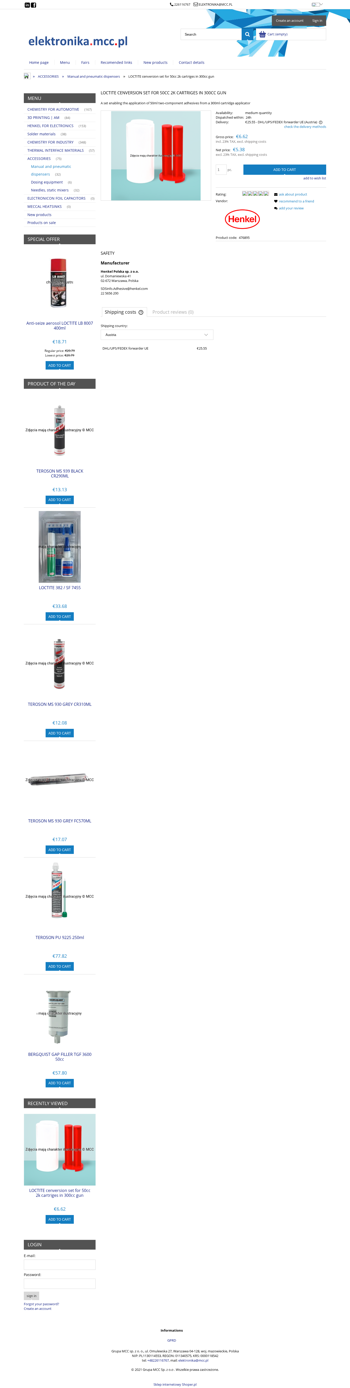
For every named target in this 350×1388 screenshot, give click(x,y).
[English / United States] (316, 3)
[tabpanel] (213, 338)
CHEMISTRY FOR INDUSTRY (50, 142)
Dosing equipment (47, 182)
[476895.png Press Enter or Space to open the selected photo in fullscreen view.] (156, 155)
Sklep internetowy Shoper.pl (175, 1384)
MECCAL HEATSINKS (44, 206)
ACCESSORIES (39, 158)
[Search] (247, 34)
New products (39, 214)
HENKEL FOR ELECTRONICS (50, 125)
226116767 (182, 4)
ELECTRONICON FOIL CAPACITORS (56, 198)
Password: (32, 1274)
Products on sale (41, 222)
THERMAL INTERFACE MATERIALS (55, 150)
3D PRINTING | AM (43, 117)
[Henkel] (242, 219)
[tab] (124, 312)
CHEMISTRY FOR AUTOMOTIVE (53, 109)
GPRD (171, 1340)
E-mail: (30, 1255)
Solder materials (41, 133)
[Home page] (78, 40)
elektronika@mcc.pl (215, 4)
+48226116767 (158, 1360)
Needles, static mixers (50, 190)
